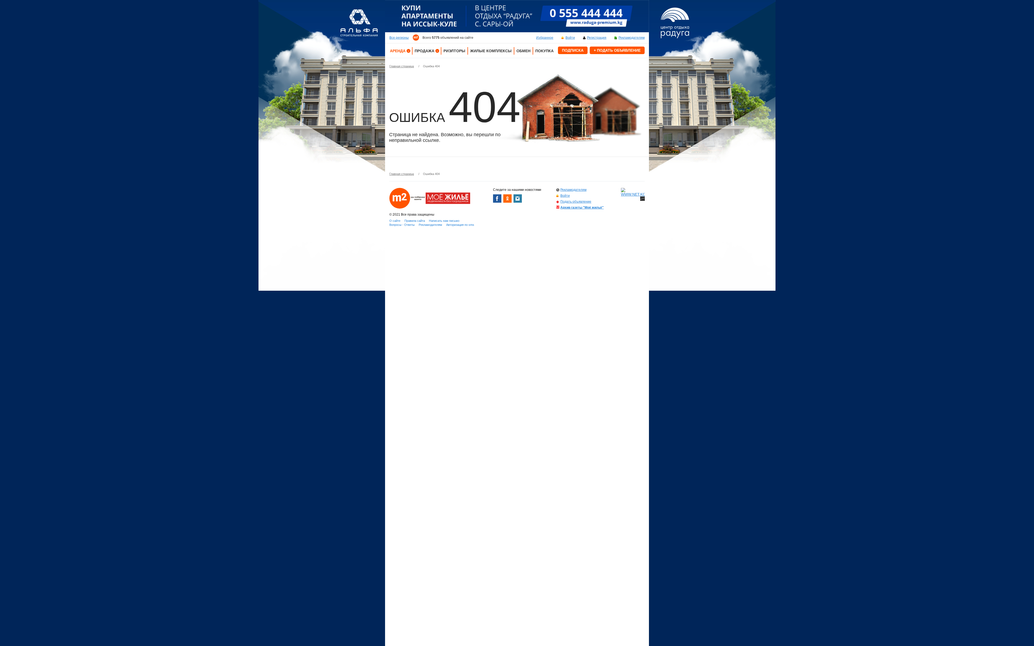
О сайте (394, 220)
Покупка (544, 51)
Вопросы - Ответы (402, 224)
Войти (570, 38)
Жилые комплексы (491, 51)
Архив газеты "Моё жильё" (582, 207)
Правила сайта (414, 220)
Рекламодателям (632, 38)
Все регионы (399, 38)
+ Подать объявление (617, 50)
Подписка (573, 50)
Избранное (544, 38)
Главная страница (401, 66)
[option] (517, 16)
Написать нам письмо (444, 220)
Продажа (424, 51)
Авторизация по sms (460, 224)
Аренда (398, 51)
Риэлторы (454, 51)
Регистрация (596, 38)
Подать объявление (575, 201)
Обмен (523, 51)
